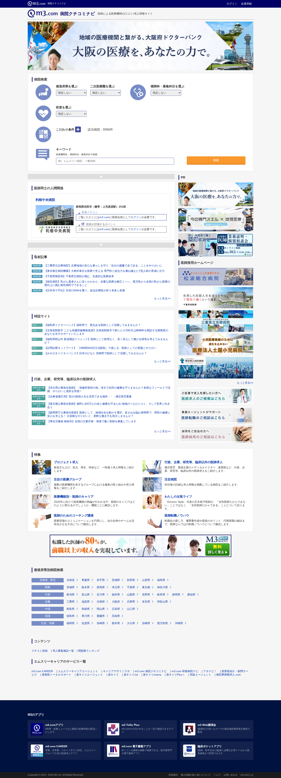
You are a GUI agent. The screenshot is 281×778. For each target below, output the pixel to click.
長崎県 (101, 623)
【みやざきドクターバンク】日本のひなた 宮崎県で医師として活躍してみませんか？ (95, 353)
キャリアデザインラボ (116, 671)
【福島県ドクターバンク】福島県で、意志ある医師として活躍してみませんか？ (92, 324)
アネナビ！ (210, 671)
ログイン (232, 3)
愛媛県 (101, 615)
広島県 (116, 608)
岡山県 (101, 608)
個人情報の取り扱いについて (196, 775)
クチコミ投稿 (40, 650)
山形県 (146, 579)
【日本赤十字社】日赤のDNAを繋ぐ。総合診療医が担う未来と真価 (84, 290)
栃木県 (86, 587)
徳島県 (71, 615)
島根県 (86, 608)
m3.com (104, 217)
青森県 (86, 579)
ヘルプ (217, 775)
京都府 (101, 601)
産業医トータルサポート (56, 674)
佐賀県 (86, 623)
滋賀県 (86, 601)
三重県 (71, 601)
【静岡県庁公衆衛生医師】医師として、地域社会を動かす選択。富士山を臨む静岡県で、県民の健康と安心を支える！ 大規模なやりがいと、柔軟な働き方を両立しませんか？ (108, 414)
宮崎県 (146, 623)
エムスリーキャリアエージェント (78, 671)
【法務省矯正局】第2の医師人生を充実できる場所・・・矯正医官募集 (89, 396)
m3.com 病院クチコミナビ (151, 671)
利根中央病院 (45, 200)
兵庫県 (131, 601)
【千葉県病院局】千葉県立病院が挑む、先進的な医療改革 (79, 276)
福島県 (161, 579)
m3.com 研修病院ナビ (185, 671)
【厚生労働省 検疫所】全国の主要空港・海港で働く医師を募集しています (91, 421)
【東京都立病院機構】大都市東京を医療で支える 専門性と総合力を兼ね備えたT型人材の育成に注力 (104, 270)
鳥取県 (71, 608)
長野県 (146, 594)
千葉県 (131, 587)
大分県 (131, 623)
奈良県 (146, 601)
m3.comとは (246, 775)
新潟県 (71, 594)
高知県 (116, 615)
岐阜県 (161, 594)
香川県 (86, 615)
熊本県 (116, 623)
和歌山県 (162, 601)
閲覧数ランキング (89, 650)
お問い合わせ (230, 775)
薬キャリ (113, 674)
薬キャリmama (152, 674)
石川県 (101, 594)
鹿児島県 (162, 623)
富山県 (86, 594)
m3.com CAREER (42, 671)
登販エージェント (200, 674)
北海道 (71, 579)
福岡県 (71, 623)
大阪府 (116, 601)
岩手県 (101, 579)
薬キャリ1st (131, 674)
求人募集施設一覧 (63, 650)
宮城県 (116, 579)
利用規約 (173, 775)
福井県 (116, 594)
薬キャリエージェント (89, 674)
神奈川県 (162, 587)
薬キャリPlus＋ (175, 674)
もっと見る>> (162, 298)
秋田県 (131, 579)
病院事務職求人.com (228, 674)
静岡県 (176, 594)
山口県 (131, 608)
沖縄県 (179, 623)
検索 (216, 160)
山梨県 (131, 594)
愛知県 (191, 594)
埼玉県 (116, 587)
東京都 (146, 587)
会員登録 (246, 3)
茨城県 (71, 587)
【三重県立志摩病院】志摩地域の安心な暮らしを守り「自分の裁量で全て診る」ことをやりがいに (103, 265)
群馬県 (101, 587)
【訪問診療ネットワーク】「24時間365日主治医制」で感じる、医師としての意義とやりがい (100, 347)
